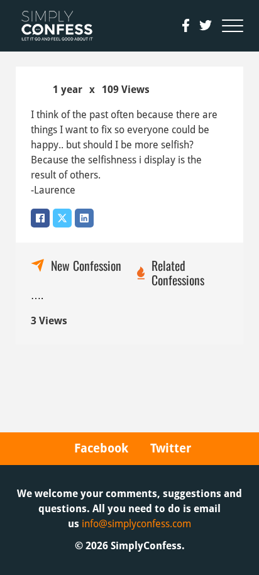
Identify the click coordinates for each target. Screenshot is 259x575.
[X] (62, 218)
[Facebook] (40, 218)
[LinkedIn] (84, 218)
